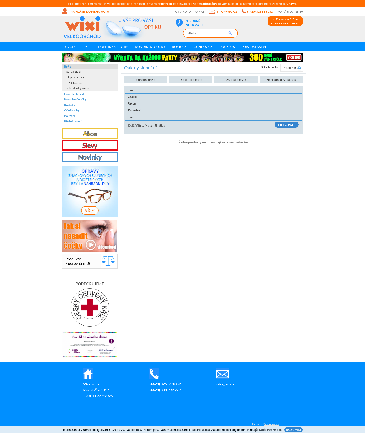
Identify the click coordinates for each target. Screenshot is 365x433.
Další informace (270, 430)
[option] (182, 57)
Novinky (90, 157)
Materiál (151, 125)
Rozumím (293, 430)
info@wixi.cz (226, 11)
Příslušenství (254, 47)
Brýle (86, 47)
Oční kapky (203, 47)
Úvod (70, 47)
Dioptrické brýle (191, 79)
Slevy (89, 145)
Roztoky (179, 47)
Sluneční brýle (145, 79)
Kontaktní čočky (150, 47)
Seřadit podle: (269, 67)
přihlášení (210, 3)
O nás (199, 11)
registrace (164, 3)
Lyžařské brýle (236, 79)
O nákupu (183, 11)
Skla (162, 125)
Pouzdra (227, 47)
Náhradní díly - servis (281, 79)
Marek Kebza (271, 424)
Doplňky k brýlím (113, 47)
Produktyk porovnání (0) (77, 261)
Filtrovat (286, 125)
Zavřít (293, 3)
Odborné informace (194, 23)
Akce (90, 133)
